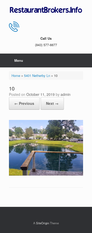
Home (16, 75)
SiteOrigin (42, 223)
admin (66, 94)
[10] (46, 174)
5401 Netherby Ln (37, 75)
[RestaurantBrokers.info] (46, 10)
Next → (52, 103)
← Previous (24, 103)
